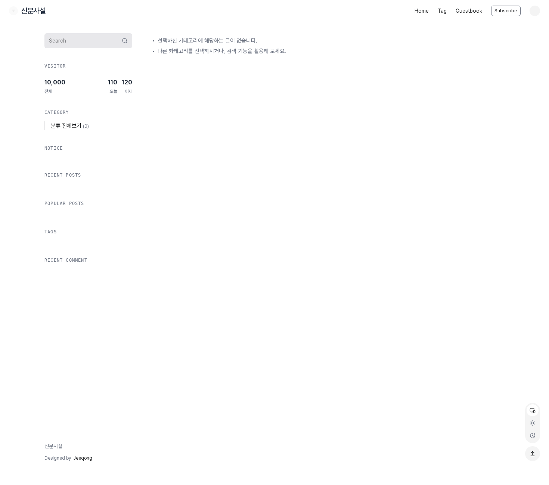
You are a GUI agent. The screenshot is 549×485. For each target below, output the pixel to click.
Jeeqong (82, 458)
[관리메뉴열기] (535, 11)
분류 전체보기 (70, 125)
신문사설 (53, 446)
